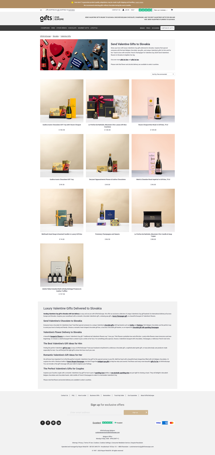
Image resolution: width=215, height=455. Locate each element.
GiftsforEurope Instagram (53, 423)
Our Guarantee (132, 395)
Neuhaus (140, 325)
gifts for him (124, 60)
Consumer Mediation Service (121, 443)
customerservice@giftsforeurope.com (107, 432)
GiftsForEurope (45, 36)
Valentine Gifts (66, 36)
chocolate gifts (109, 325)
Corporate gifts (167, 28)
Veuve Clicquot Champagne (75, 361)
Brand (142, 28)
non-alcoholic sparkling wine (120, 373)
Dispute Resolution (137, 443)
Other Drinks (62, 28)
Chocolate (72, 28)
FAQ (73, 395)
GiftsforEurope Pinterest (48, 423)
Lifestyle (93, 28)
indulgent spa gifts (103, 361)
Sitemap (74, 443)
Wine (53, 28)
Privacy (80, 443)
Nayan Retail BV (83, 446)
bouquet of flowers (57, 336)
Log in (127, 10)
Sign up (135, 412)
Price (148, 28)
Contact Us (116, 10)
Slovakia (71, 10)
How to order (82, 395)
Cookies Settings (105, 443)
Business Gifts (94, 395)
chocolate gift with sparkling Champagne (146, 327)
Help (132, 10)
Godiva (132, 325)
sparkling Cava (99, 373)
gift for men (66, 348)
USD (58, 10)
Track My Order (119, 395)
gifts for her (135, 60)
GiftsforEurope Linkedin (58, 423)
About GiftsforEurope (147, 395)
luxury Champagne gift (120, 316)
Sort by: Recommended (159, 74)
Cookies (96, 443)
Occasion (155, 28)
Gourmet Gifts (83, 28)
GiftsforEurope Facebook (42, 423)
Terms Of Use (88, 443)
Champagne (45, 28)
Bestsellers (106, 395)
